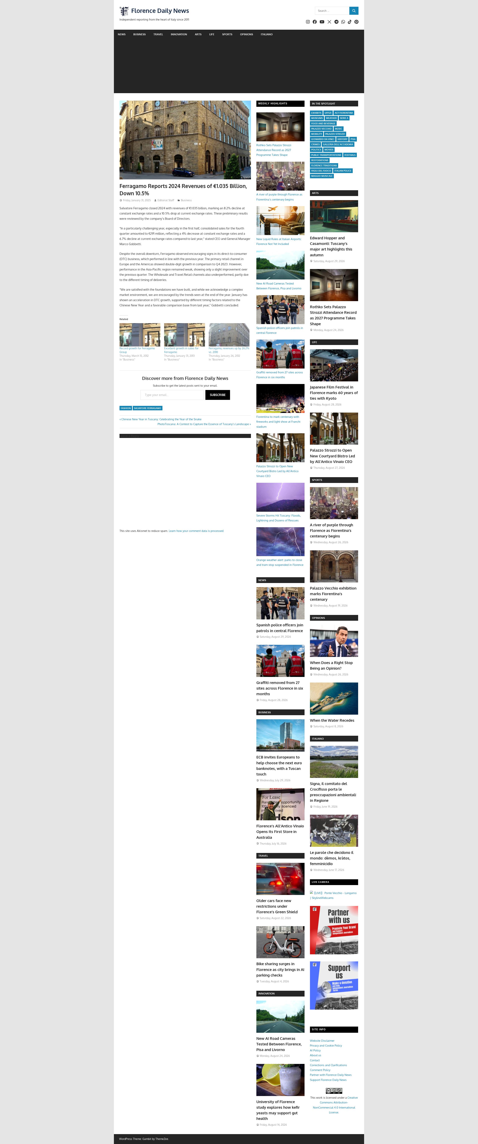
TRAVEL (263, 855)
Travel (158, 34)
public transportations (326, 155)
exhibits (316, 112)
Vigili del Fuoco (321, 170)
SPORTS (317, 479)
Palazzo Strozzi (335, 134)
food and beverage (323, 123)
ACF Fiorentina (344, 112)
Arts (198, 34)
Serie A (344, 118)
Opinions (246, 34)
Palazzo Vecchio (321, 128)
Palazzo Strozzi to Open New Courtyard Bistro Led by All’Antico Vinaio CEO (277, 471)
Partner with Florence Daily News (331, 1075)
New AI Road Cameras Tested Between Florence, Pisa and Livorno (279, 1044)
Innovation (179, 34)
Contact (315, 1060)
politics (316, 149)
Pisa (353, 139)
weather (331, 118)
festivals (350, 155)
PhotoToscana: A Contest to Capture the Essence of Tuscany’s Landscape (203, 424)
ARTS (315, 193)
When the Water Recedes (332, 720)
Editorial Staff (166, 200)
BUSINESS (264, 712)
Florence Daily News (160, 10)
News (121, 34)
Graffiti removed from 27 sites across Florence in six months (279, 688)
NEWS (262, 580)
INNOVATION (266, 993)
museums (317, 118)
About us (315, 1055)
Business (139, 34)
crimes (315, 144)
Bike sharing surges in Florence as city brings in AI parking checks (280, 969)
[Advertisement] (239, 67)
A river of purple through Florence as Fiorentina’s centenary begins (331, 530)
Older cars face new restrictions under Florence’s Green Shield (277, 906)
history (342, 139)
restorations (319, 160)
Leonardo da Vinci (322, 139)
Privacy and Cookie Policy (326, 1045)
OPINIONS (318, 617)
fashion (126, 408)
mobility (316, 134)
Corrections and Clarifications (328, 1065)
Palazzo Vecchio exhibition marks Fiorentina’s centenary (333, 594)
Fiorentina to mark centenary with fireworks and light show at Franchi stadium (278, 421)
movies (329, 149)
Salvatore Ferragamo (147, 408)
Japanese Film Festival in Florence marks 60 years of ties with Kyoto (334, 393)
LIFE (314, 342)
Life (211, 34)
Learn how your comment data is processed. (196, 531)
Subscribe (218, 395)
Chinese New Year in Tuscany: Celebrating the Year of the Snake (161, 419)
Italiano (267, 34)
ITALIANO (318, 738)
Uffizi (328, 112)
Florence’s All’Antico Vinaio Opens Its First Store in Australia (280, 831)
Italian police (342, 170)
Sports (227, 34)
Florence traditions (324, 165)
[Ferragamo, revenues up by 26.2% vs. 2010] (229, 334)
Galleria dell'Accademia (338, 144)
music (338, 128)
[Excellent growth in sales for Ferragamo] (184, 334)
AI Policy (315, 1050)
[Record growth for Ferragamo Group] (140, 334)
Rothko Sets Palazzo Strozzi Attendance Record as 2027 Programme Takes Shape (273, 150)
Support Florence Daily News (328, 1080)
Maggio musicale (322, 176)
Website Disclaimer (322, 1040)
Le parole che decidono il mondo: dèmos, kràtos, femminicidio (331, 858)
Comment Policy (320, 1070)
